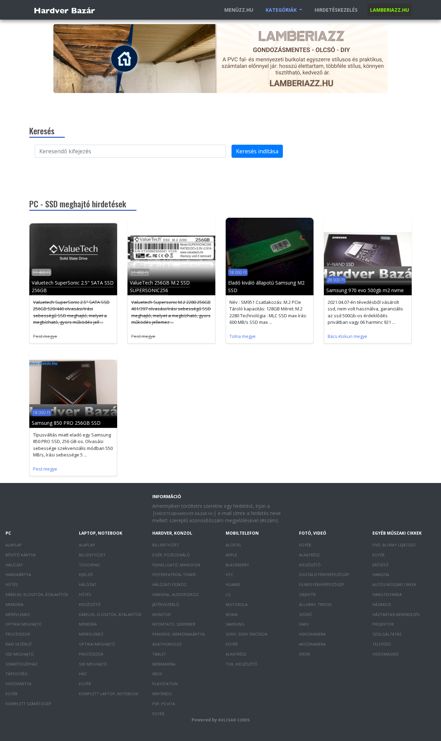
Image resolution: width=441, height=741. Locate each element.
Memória (14, 604)
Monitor (161, 614)
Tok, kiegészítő (241, 664)
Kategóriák (282, 10)
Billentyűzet (92, 554)
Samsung (235, 624)
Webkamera (163, 664)
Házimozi (381, 604)
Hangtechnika (387, 594)
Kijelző (86, 574)
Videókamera (312, 634)
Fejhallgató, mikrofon (176, 564)
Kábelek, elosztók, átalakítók (37, 594)
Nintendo (162, 693)
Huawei (233, 584)
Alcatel (234, 544)
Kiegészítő (90, 604)
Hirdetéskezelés (336, 10)
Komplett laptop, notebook (109, 693)
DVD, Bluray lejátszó (394, 544)
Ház (82, 673)
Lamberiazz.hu (389, 10)
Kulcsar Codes (234, 719)
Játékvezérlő (165, 604)
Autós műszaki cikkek (394, 584)
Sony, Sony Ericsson (246, 634)
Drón (304, 654)
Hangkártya (18, 574)
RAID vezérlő (19, 644)
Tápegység (17, 673)
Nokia (231, 614)
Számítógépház (22, 664)
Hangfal (381, 574)
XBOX (157, 673)
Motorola (237, 604)
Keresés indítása (257, 151)
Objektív (307, 594)
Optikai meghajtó (24, 624)
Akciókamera (312, 644)
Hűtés (12, 584)
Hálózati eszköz (169, 584)
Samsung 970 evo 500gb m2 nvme (365, 290)
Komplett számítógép (28, 703)
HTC (229, 574)
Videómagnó (385, 654)
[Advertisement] (220, 176)
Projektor (383, 624)
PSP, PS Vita (163, 703)
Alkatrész (236, 654)
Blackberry (237, 564)
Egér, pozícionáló (171, 554)
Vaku (304, 624)
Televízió (381, 644)
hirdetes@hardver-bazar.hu (184, 513)
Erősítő (380, 564)
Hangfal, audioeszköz (175, 594)
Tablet (159, 654)
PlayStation (165, 683)
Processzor (18, 634)
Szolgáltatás (386, 634)
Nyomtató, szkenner (173, 624)
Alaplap (14, 544)
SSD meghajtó (20, 654)
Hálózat (14, 564)
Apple (231, 554)
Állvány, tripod (315, 604)
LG (228, 594)
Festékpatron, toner (174, 574)
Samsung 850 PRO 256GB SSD (66, 423)
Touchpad (89, 564)
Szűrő (305, 614)
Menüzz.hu (238, 10)
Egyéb (12, 693)
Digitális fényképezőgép (324, 574)
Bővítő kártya (20, 554)
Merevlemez (18, 614)
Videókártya (18, 683)
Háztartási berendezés (395, 614)
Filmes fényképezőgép (321, 584)
